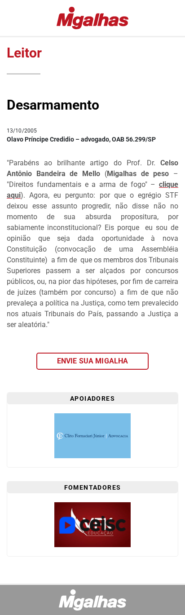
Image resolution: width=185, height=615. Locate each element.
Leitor (24, 53)
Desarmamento (53, 105)
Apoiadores (92, 398)
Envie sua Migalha (92, 361)
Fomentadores (92, 487)
